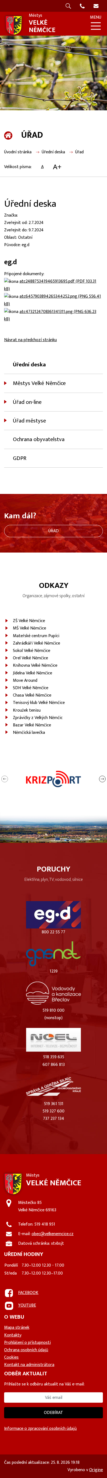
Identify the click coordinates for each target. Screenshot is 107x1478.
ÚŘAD (53, 531)
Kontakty (12, 1335)
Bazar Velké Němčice (32, 725)
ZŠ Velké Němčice (29, 621)
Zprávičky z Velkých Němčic (38, 717)
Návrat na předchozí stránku (30, 340)
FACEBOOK (28, 1292)
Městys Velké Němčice (39, 383)
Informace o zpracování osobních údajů (40, 1428)
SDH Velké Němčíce (30, 688)
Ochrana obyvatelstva (38, 439)
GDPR (19, 458)
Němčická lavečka (29, 732)
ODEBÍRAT (53, 1412)
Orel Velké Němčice (30, 658)
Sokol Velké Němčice (31, 650)
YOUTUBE (27, 1305)
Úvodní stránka (18, 152)
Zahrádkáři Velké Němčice (36, 643)
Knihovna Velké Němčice (35, 665)
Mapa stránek (16, 1327)
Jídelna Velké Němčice (32, 673)
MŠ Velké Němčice (29, 628)
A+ (57, 167)
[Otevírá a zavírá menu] (96, 26)
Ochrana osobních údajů (26, 1350)
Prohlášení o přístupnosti (27, 1342)
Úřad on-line (27, 402)
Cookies (11, 1357)
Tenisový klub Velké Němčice (39, 702)
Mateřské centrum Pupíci (36, 636)
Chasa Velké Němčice (32, 695)
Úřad (79, 152)
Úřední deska (53, 152)
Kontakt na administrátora (29, 1364)
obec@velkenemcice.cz (53, 1234)
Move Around (25, 680)
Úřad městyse (29, 420)
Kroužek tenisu (27, 710)
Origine (96, 1470)
